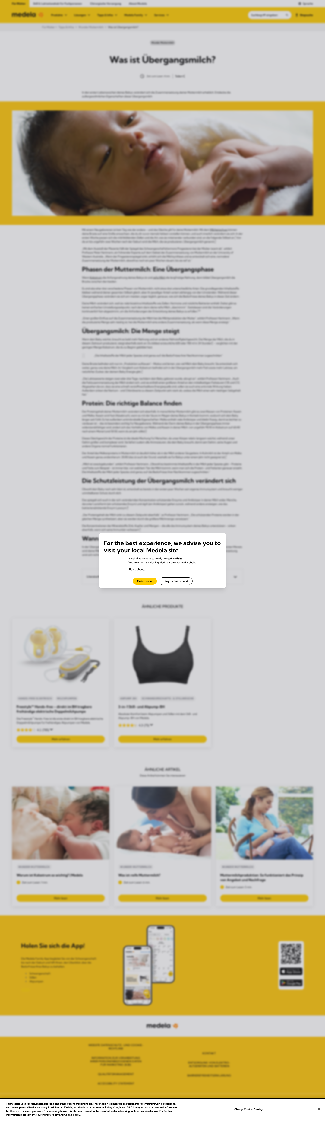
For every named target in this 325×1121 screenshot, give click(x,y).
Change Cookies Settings (249, 1109)
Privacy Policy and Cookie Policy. (61, 1114)
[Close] (319, 1109)
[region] (162, 1109)
